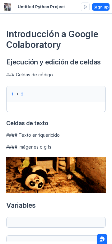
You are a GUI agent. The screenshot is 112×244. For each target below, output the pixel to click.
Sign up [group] (101, 6)
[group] (85, 7)
